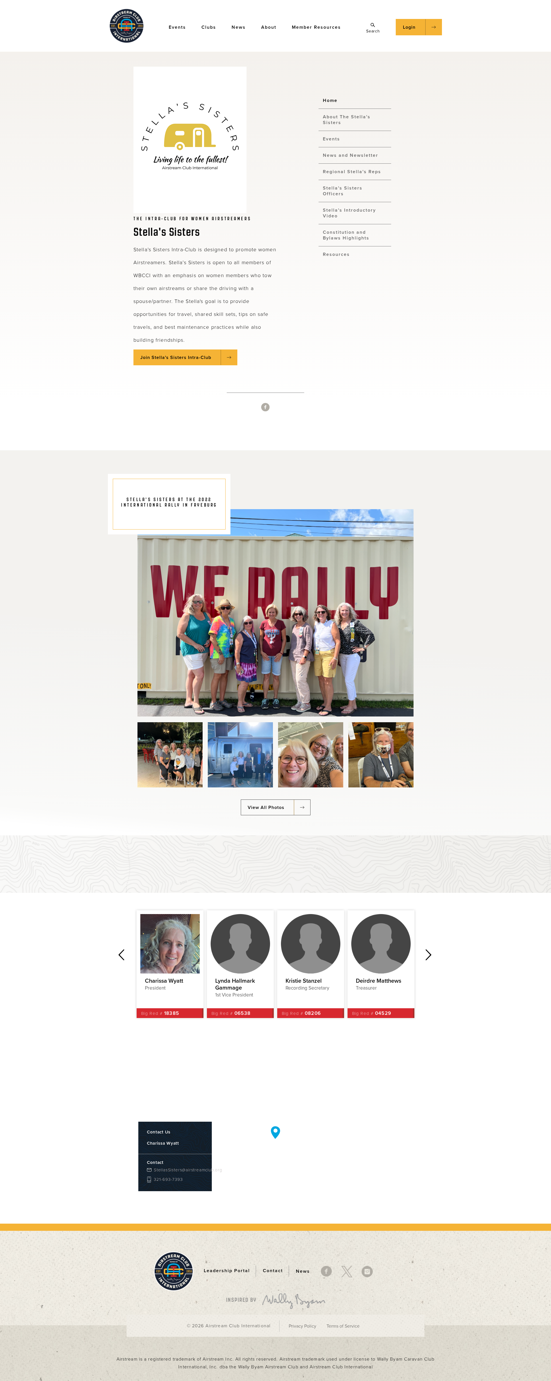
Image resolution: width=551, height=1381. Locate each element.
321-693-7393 (168, 1179)
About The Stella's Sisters (346, 119)
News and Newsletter (350, 155)
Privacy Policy (302, 1326)
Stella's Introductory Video (349, 213)
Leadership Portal (227, 1271)
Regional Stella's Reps (352, 172)
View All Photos (266, 807)
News (239, 27)
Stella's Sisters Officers (342, 191)
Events (177, 27)
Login (409, 27)
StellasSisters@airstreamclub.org (178, 1170)
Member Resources (316, 27)
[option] (170, 964)
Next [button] (429, 954)
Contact (273, 1271)
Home (330, 100)
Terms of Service (343, 1326)
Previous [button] (121, 954)
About (268, 27)
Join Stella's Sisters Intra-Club (175, 357)
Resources (336, 254)
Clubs (208, 27)
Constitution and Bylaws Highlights (346, 235)
